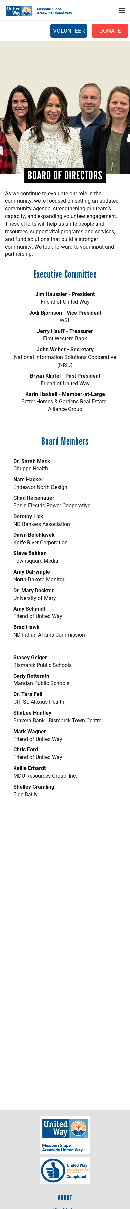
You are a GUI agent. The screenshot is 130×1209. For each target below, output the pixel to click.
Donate (110, 30)
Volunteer (69, 30)
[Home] (42, 11)
